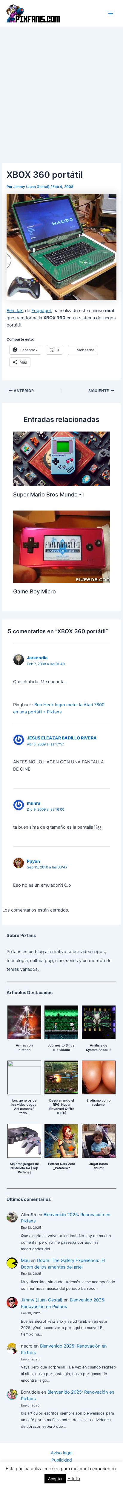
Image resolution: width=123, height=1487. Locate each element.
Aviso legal (61, 1453)
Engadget (41, 310)
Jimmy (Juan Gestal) (41, 1300)
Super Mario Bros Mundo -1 (48, 494)
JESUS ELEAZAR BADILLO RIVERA (62, 737)
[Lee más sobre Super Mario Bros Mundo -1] (61, 458)
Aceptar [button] (55, 1478)
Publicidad (61, 1460)
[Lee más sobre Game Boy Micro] (61, 546)
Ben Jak (15, 310)
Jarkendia (37, 657)
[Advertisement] (61, 91)
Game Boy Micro (34, 591)
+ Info (73, 1478)
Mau (25, 1260)
